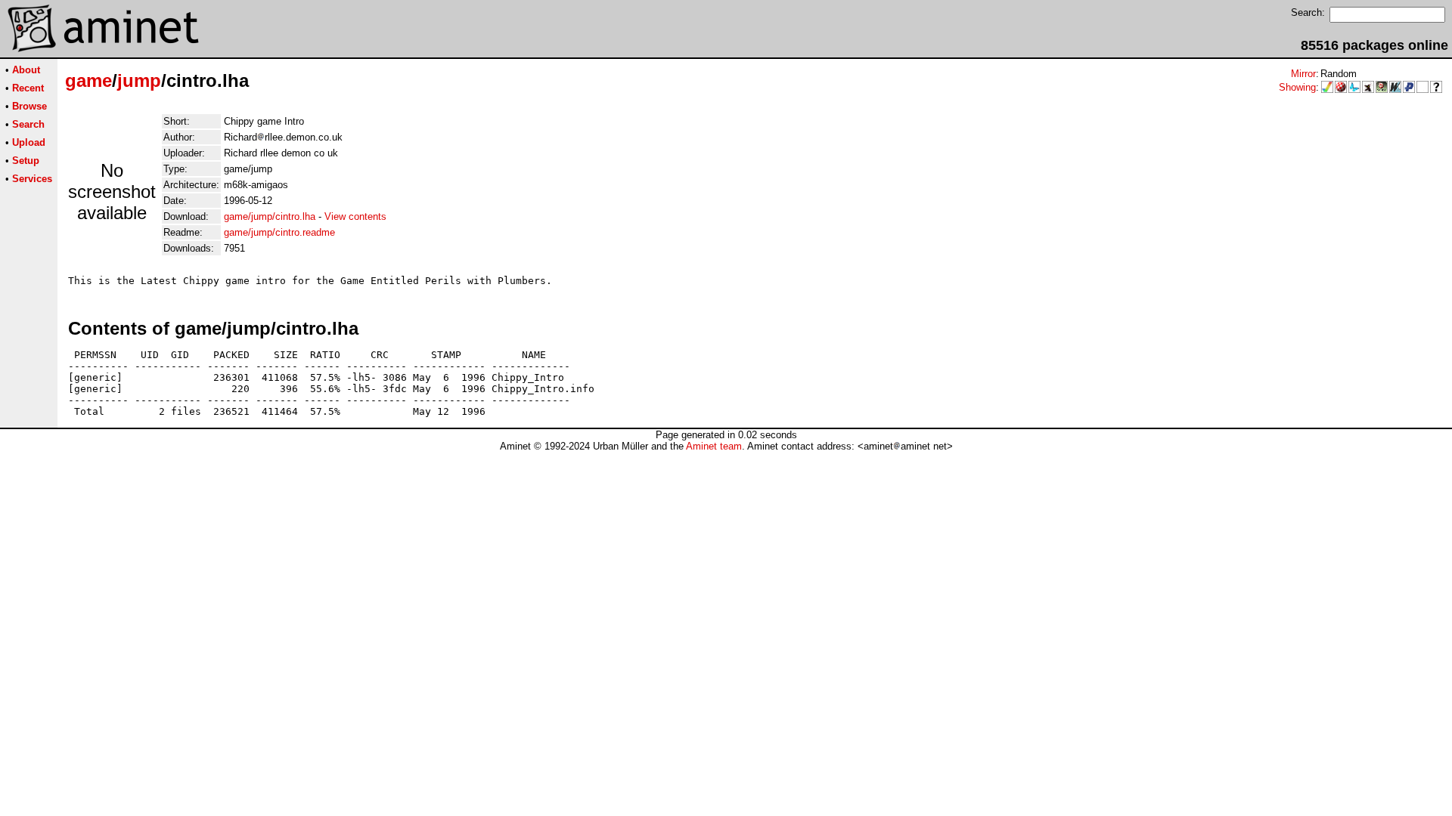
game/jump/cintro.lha (269, 216)
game (88, 80)
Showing (1297, 87)
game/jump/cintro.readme (279, 232)
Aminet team (714, 446)
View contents (355, 216)
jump (139, 80)
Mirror (1303, 73)
